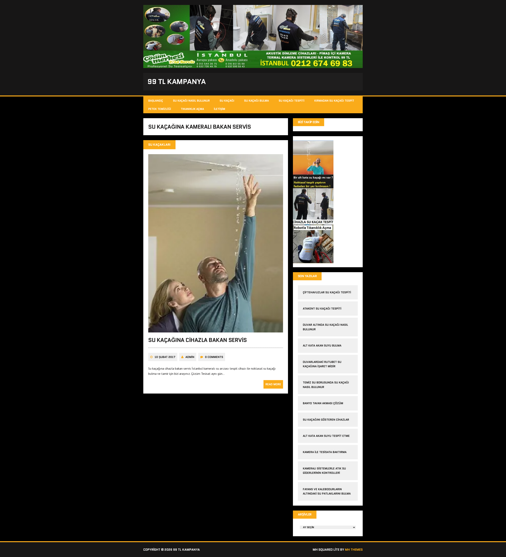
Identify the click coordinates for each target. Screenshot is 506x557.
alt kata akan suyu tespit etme (326, 436)
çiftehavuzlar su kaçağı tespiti (327, 292)
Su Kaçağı (227, 101)
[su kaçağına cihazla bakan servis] (215, 330)
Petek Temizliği (159, 109)
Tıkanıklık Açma (192, 109)
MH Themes (354, 549)
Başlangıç (155, 101)
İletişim (219, 109)
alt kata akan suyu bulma (322, 345)
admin (189, 357)
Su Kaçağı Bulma (256, 101)
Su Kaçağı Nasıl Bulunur (191, 101)
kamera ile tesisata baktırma (324, 452)
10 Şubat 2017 (165, 357)
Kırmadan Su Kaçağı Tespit (334, 101)
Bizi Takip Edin (308, 122)
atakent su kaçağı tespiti (322, 309)
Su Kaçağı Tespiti (291, 101)
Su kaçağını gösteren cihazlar (326, 420)
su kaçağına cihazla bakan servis (197, 340)
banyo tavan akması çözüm (323, 403)
